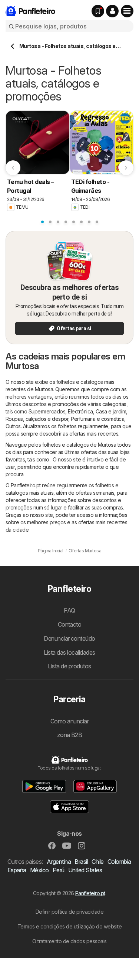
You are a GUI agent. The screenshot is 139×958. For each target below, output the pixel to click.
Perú (58, 870)
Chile (97, 861)
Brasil (81, 861)
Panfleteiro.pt (90, 893)
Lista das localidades (69, 652)
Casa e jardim (111, 411)
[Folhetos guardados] (98, 11)
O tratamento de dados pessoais (69, 941)
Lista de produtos (69, 666)
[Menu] (127, 11)
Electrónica (80, 411)
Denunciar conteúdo (69, 638)
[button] (112, 11)
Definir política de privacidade (69, 911)
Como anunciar (69, 721)
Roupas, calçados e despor (37, 419)
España (16, 870)
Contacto (70, 624)
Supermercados (47, 411)
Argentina (59, 861)
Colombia (119, 861)
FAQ (69, 610)
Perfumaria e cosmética (97, 419)
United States (85, 870)
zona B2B (69, 735)
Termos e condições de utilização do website (69, 926)
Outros (13, 426)
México (39, 870)
